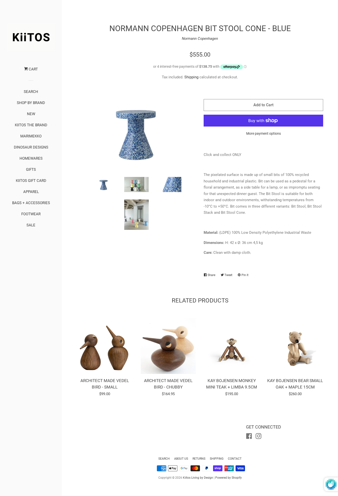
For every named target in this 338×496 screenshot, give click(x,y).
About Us (181, 458)
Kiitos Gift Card (31, 180)
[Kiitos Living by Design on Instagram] (259, 437)
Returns (199, 458)
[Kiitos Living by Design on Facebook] (249, 437)
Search (164, 458)
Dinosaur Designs (31, 147)
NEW (31, 114)
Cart (33, 69)
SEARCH (31, 91)
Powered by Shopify (228, 477)
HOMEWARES (31, 158)
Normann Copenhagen (200, 38)
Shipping (191, 77)
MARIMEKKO (31, 136)
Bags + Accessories (31, 203)
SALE (30, 225)
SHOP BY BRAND (31, 103)
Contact (234, 458)
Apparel (31, 192)
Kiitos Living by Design (198, 477)
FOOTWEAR (31, 214)
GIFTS (31, 169)
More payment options (263, 133)
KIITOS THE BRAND (31, 125)
